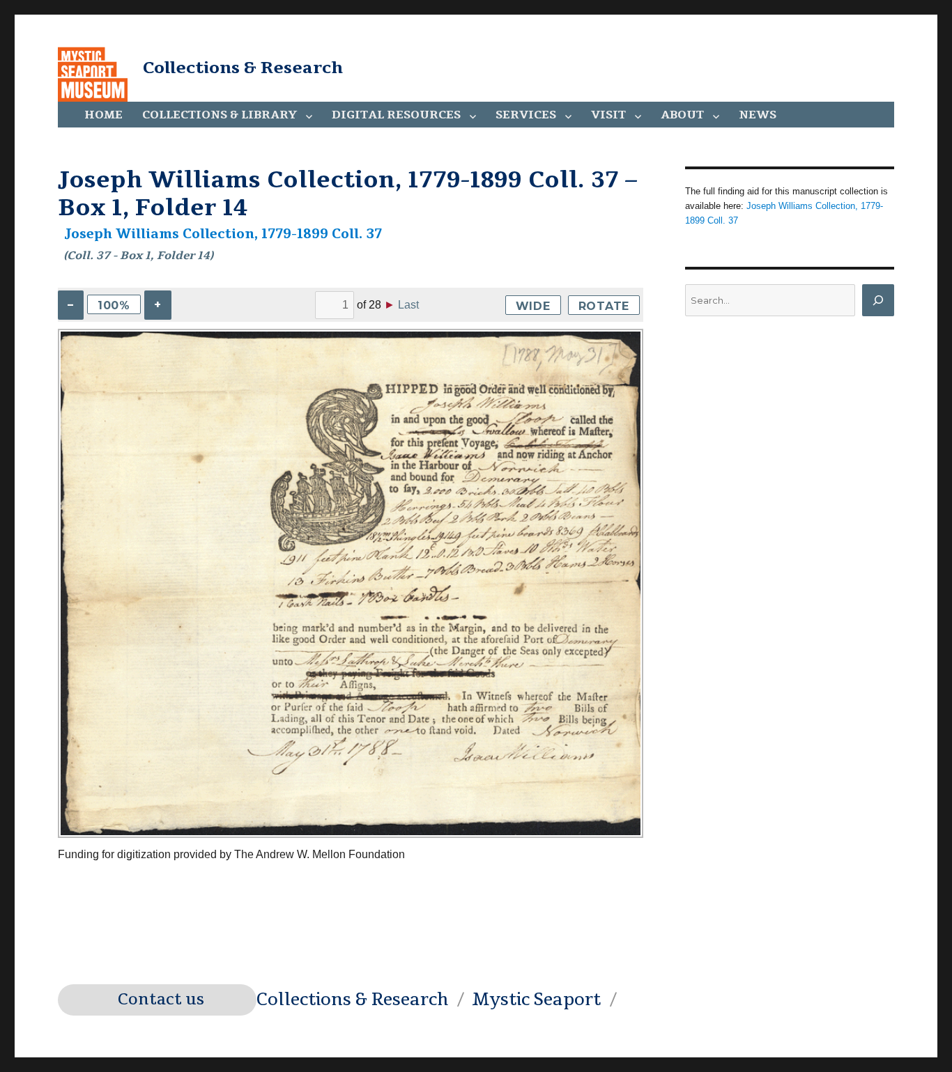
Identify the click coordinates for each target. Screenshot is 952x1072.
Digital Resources (396, 115)
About (682, 115)
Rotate (604, 306)
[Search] (878, 300)
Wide (533, 306)
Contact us (161, 999)
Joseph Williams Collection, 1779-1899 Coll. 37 (223, 234)
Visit (608, 115)
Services (526, 115)
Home (103, 115)
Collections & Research (243, 67)
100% (114, 305)
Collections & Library (219, 115)
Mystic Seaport (536, 999)
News (757, 115)
